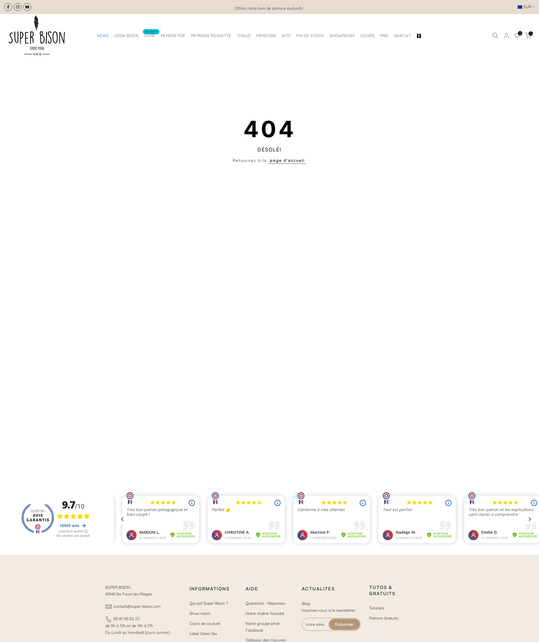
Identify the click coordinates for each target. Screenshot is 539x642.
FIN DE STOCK (310, 35)
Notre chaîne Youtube (265, 613)
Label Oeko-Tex (203, 633)
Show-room (199, 613)
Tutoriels (376, 608)
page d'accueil (287, 160)
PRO (384, 35)
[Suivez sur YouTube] (27, 7)
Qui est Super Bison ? (208, 603)
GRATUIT (402, 35)
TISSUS (244, 35)
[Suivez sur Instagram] (18, 7)
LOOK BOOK (126, 35)
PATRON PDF (173, 35)
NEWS (103, 35)
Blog (306, 603)
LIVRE (150, 35)
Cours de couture (204, 623)
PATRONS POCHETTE (211, 35)
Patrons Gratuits (383, 618)
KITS (286, 35)
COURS (367, 35)
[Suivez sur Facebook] (8, 7)
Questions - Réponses (265, 603)
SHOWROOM (342, 35)
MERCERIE (266, 35)
